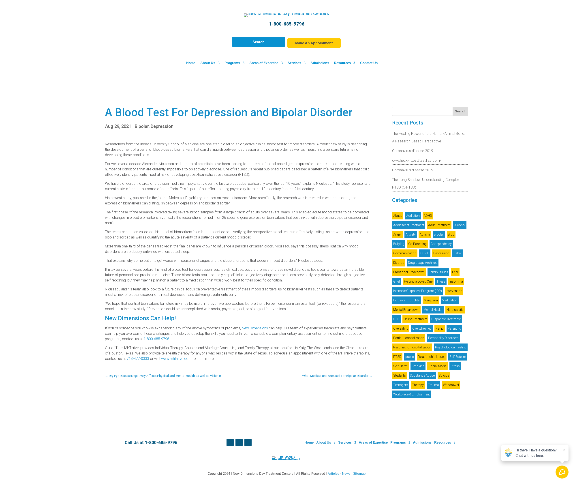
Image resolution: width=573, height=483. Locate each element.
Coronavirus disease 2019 (412, 151)
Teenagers (400, 385)
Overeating (400, 328)
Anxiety (411, 234)
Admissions (319, 63)
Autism (425, 234)
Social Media (437, 366)
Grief (396, 281)
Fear (455, 272)
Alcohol (459, 225)
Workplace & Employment (411, 394)
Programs (232, 63)
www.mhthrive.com (176, 358)
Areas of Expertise (263, 63)
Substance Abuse (422, 375)
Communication (404, 253)
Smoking (418, 366)
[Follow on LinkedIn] (239, 442)
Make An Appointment (314, 43)
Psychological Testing (450, 347)
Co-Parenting (417, 244)
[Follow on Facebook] (230, 442)
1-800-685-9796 (286, 24)
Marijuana (431, 300)
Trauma (433, 385)
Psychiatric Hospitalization (412, 347)
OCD (396, 319)
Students (399, 375)
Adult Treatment (439, 225)
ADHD (428, 215)
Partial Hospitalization (408, 338)
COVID (424, 253)
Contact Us (369, 63)
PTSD (397, 356)
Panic (440, 328)
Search (258, 42)
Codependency (441, 244)
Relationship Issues (431, 356)
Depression (162, 126)
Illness (440, 281)
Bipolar (142, 126)
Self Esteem (457, 356)
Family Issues (438, 272)
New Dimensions (255, 328)
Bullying (398, 244)
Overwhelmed (422, 328)
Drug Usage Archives (422, 262)
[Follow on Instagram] (248, 442)
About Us (207, 63)
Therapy (418, 385)
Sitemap (359, 474)
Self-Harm (400, 366)
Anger (397, 234)
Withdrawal (451, 385)
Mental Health (433, 309)
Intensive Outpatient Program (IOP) (417, 291)
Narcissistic (455, 309)
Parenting (454, 328)
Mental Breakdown (406, 309)
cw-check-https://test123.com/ (416, 160)
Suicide (444, 375)
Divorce (398, 262)
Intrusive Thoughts (406, 300)
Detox (457, 253)
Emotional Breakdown (409, 272)
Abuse (397, 215)
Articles (334, 474)
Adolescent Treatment (408, 225)
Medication (450, 300)
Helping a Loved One (418, 281)
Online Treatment (415, 319)
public (409, 356)
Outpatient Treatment (446, 319)
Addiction (413, 215)
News (346, 474)
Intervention (454, 291)
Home (190, 63)
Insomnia (456, 281)
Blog (451, 234)
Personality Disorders (443, 338)
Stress (455, 366)
